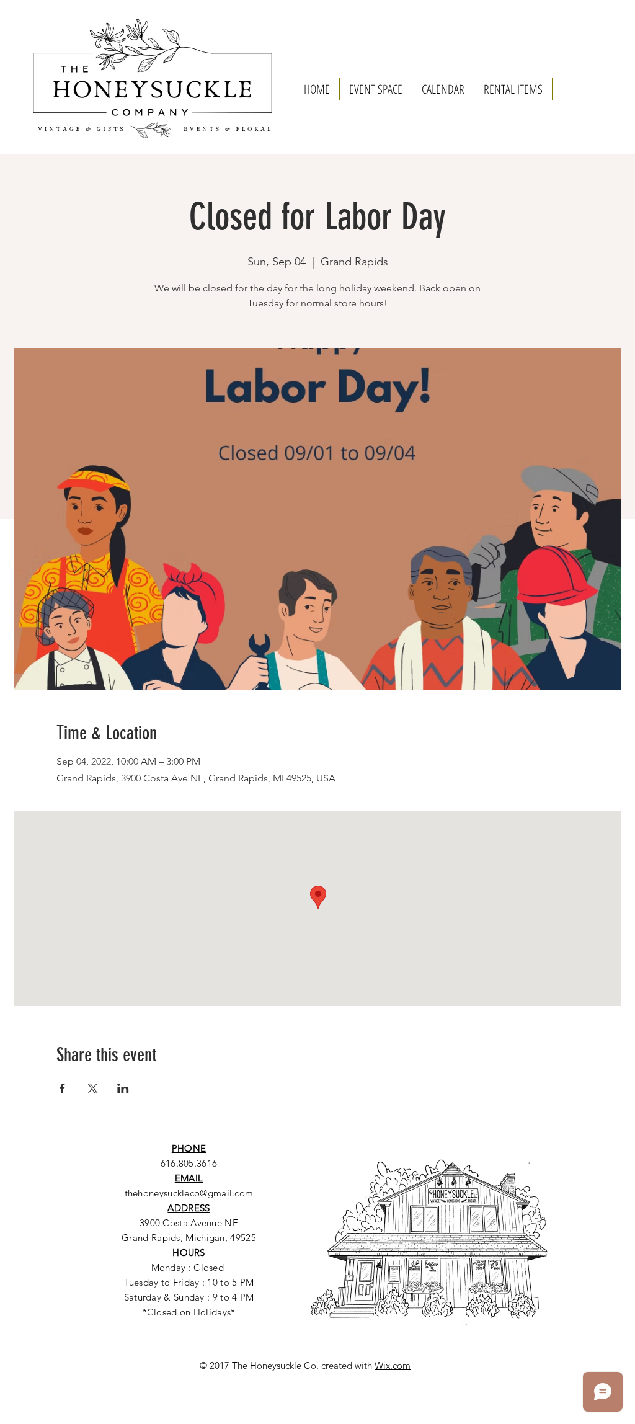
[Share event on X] (93, 1088)
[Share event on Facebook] (62, 1088)
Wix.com (393, 1365)
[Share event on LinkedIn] (123, 1088)
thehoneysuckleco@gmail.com (189, 1193)
